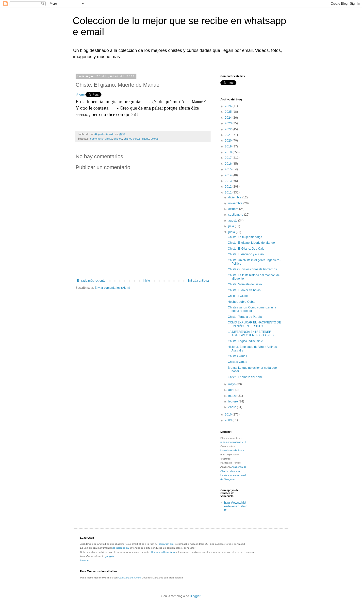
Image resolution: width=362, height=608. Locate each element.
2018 (228, 152)
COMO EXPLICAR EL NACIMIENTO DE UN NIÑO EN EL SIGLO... (254, 324)
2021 (228, 135)
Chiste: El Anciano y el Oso (246, 254)
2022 (228, 129)
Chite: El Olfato (238, 296)
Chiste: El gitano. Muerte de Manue (251, 242)
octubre (233, 209)
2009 (228, 420)
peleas (155, 138)
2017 (228, 158)
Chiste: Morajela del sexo (245, 284)
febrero (233, 401)
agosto (233, 220)
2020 (228, 140)
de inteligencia (120, 547)
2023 (228, 123)
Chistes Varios (237, 362)
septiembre (236, 214)
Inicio (146, 280)
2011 (228, 192)
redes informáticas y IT (233, 442)
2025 (228, 111)
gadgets (109, 556)
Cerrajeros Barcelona (163, 552)
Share (80, 95)
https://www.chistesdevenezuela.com (235, 506)
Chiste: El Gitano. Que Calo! (246, 248)
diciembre (235, 197)
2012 (228, 186)
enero (232, 407)
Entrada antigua (198, 280)
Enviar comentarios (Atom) (112, 287)
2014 (228, 175)
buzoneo (85, 560)
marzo (232, 396)
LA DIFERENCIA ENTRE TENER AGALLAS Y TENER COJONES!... (252, 333)
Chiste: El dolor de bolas (244, 290)
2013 (228, 181)
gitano (145, 138)
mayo (232, 384)
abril (231, 390)
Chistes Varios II (238, 356)
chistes (118, 138)
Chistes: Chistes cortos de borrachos (252, 269)
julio (231, 226)
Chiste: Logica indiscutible (245, 341)
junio (232, 232)
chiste (108, 138)
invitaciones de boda (232, 450)
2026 (228, 106)
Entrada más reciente (91, 280)
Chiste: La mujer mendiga (245, 237)
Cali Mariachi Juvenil (129, 577)
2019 (228, 146)
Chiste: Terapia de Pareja (245, 317)
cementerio (96, 138)
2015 (228, 169)
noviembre (235, 203)
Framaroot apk (166, 544)
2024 (228, 117)
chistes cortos (132, 138)
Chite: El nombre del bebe (245, 377)
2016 (228, 163)
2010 (228, 414)
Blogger (195, 596)
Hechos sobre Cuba (241, 302)
